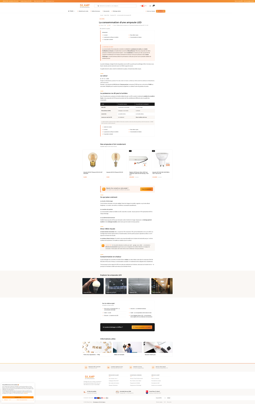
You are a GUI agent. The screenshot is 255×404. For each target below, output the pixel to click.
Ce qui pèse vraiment (108, 39)
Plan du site (169, 402)
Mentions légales (159, 402)
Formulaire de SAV (155, 383)
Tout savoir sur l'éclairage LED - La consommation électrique (112, 309)
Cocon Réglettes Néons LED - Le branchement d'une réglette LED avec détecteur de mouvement (141, 316)
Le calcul (105, 35)
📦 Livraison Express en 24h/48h (25, 1)
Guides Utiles (106, 15)
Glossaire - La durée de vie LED (111, 315)
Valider (168, 397)
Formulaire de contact (156, 380)
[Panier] (153, 6)
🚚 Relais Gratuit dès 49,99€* (38, 1)
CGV (165, 402)
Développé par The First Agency (99, 402)
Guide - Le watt (107, 312)
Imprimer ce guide (105, 28)
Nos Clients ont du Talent (135, 380)
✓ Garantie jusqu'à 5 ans (49, 1)
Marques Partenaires (113, 385)
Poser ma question (146, 189)
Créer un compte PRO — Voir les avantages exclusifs (244, 1)
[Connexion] (150, 5)
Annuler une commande (156, 385)
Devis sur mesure (155, 378)
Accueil (101, 15)
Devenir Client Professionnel (136, 378)
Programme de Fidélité (135, 383)
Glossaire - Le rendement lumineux (138, 308)
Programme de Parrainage (135, 385)
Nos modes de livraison (114, 383)
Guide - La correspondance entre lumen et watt (140, 312)
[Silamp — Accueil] (90, 377)
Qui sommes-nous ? (113, 378)
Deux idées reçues (134, 35)
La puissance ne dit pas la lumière (111, 37)
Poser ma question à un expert (143, 327)
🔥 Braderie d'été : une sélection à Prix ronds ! (10, 1)
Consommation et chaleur (136, 37)
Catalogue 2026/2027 (114, 380)
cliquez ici (26, 393)
